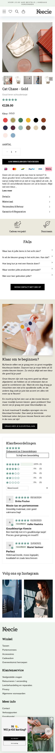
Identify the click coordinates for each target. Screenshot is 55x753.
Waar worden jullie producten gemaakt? (21, 270)
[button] (4, 11)
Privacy (5, 689)
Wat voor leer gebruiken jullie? (16, 276)
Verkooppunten (9, 712)
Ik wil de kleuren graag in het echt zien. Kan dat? (25, 257)
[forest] (20, 120)
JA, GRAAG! (14, 738)
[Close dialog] (51, 719)
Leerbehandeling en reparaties (17, 685)
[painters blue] (13, 135)
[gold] (13, 120)
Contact (6, 708)
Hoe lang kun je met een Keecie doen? (21, 263)
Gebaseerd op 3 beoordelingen (21, 451)
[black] (36, 120)
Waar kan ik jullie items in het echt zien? (21, 251)
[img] (22, 497)
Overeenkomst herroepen (14, 662)
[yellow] (28, 120)
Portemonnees (9, 650)
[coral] (5, 120)
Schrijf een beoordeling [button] (27, 455)
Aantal (6, 144)
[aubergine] (13, 128)
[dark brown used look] (43, 128)
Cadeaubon (8, 658)
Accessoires (8, 654)
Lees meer (7, 191)
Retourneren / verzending (14, 681)
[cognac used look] (43, 120)
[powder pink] (5, 135)
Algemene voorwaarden (13, 693)
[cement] (36, 128)
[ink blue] (5, 128)
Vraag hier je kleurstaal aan (20, 426)
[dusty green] (20, 128)
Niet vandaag (14, 743)
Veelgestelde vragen (12, 677)
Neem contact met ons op (27, 287)
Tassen (5, 645)
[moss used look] (28, 128)
